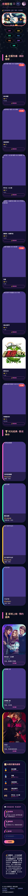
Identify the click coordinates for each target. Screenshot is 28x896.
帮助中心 (12, 888)
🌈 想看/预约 (14, 103)
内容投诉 (4, 890)
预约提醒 (14, 663)
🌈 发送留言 (9, 841)
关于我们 (4, 888)
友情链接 (20, 888)
